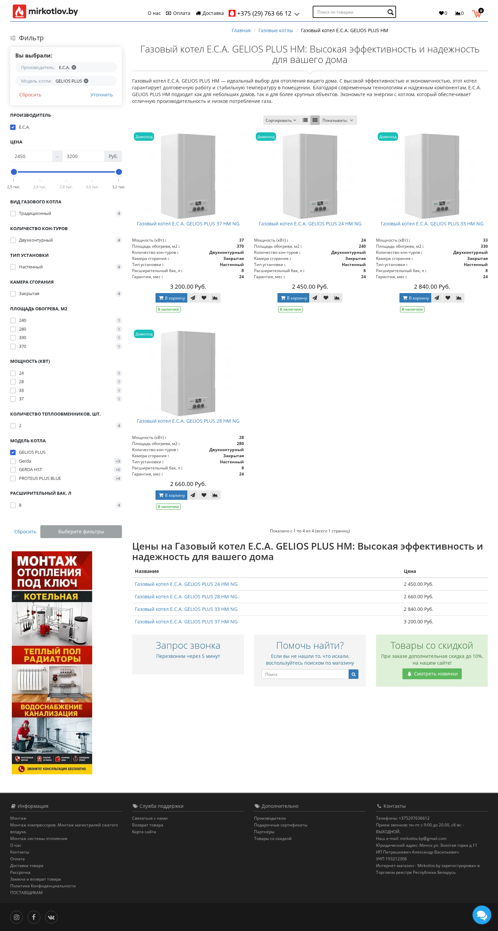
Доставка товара (26, 865)
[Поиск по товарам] (391, 12)
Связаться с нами (150, 818)
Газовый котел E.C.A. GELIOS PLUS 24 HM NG (310, 223)
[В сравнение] (215, 298)
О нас (154, 13)
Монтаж (18, 818)
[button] (478, 13)
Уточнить (101, 94)
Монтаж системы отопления (38, 838)
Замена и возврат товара (35, 879)
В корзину (174, 298)
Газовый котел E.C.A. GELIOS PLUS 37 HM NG (188, 223)
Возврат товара (147, 825)
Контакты (19, 852)
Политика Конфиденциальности (43, 886)
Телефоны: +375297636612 (403, 818)
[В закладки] (204, 298)
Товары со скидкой (273, 838)
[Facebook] (35, 916)
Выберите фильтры (81, 531)
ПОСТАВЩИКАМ (26, 892)
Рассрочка (20, 872)
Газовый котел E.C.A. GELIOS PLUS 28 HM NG (188, 421)
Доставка (212, 13)
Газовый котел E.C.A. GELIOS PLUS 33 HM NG (432, 223)
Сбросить (30, 94)
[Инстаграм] (18, 916)
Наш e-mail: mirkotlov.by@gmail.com (411, 838)
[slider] (14, 172)
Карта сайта (144, 832)
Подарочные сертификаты (280, 825)
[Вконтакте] (53, 916)
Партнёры (264, 832)
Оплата (181, 13)
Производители (270, 818)
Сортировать (279, 120)
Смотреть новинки (435, 673)
